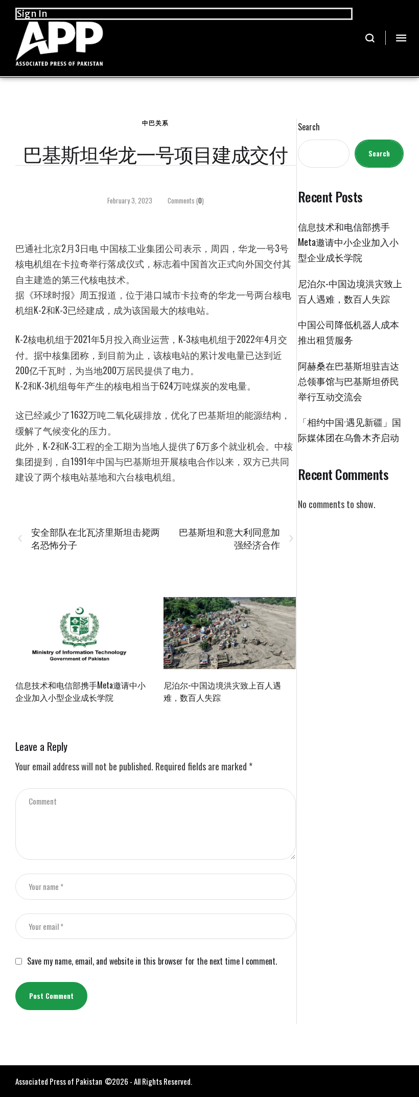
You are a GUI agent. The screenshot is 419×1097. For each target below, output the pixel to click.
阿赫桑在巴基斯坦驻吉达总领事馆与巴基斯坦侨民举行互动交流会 (348, 381)
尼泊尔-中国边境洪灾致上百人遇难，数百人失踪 (222, 691)
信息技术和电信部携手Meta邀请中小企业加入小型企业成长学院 (80, 691)
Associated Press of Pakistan (58, 1081)
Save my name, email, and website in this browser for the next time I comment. (152, 961)
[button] (370, 38)
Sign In (32, 13)
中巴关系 (155, 122)
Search (309, 127)
